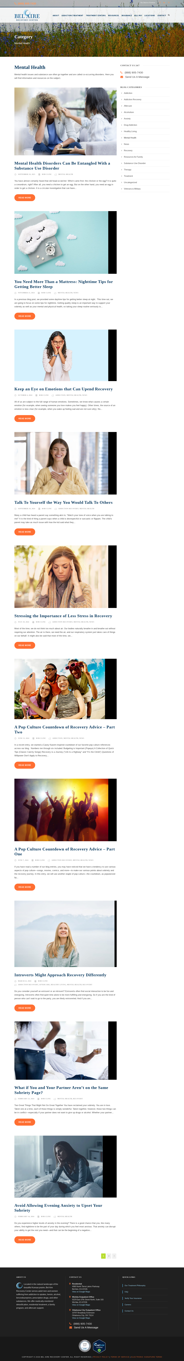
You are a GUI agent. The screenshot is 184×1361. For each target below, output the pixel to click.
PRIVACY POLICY (101, 1357)
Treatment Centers (96, 15)
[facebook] (159, 3)
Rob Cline (47, 174)
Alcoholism (129, 112)
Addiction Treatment (72, 15)
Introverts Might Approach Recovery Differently (60, 975)
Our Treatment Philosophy (135, 1285)
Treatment (128, 176)
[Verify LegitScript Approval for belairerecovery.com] (99, 1346)
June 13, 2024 (23, 738)
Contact (161, 15)
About (56, 15)
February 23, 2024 (26, 1099)
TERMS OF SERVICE (120, 1357)
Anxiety (127, 119)
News (75, 293)
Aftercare (44, 985)
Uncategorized (130, 182)
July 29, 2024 (23, 622)
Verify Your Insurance (133, 1298)
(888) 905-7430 (27, 3)
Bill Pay (138, 15)
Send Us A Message (137, 76)
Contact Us (129, 1311)
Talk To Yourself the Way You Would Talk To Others (63, 502)
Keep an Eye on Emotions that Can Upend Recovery (63, 389)
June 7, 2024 (23, 860)
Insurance (127, 15)
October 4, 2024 (25, 395)
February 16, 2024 (26, 1216)
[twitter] (169, 3)
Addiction (60, 395)
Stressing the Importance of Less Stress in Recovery (63, 616)
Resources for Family (133, 157)
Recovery (87, 985)
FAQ (126, 1292)
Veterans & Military (132, 189)
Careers (128, 1305)
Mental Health (65, 174)
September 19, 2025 (26, 174)
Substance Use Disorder (135, 163)
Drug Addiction (130, 125)
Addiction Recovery (68, 509)
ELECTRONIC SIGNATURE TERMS (146, 1357)
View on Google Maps (81, 1292)
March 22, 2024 (24, 981)
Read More (25, 198)
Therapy (127, 170)
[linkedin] (164, 3)
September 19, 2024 (26, 509)
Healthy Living (58, 985)
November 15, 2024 (26, 293)
